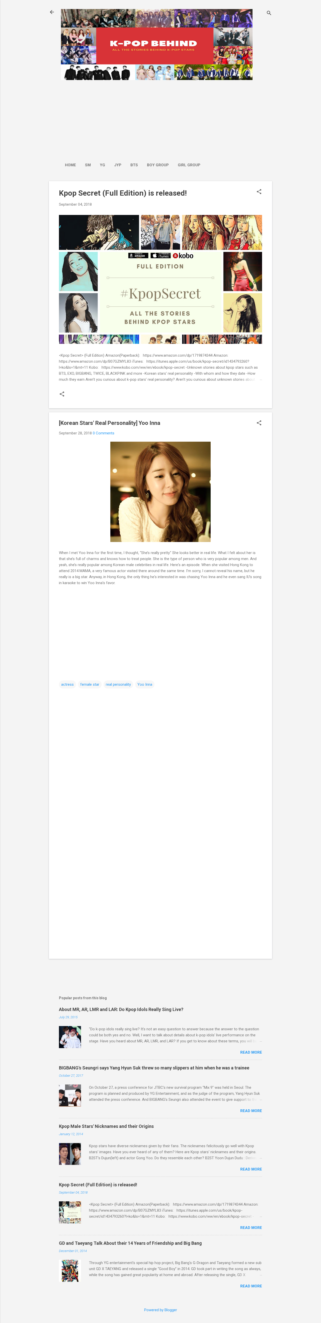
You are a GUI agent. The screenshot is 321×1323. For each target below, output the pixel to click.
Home (70, 165)
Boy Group (158, 165)
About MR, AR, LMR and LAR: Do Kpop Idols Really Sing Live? (121, 1009)
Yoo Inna (144, 684)
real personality (118, 684)
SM (88, 165)
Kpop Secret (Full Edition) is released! (123, 193)
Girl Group (189, 165)
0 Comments (103, 433)
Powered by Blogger (160, 1310)
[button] (259, 192)
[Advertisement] (132, 119)
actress (67, 684)
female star (89, 684)
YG (102, 165)
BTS (134, 165)
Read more (251, 1052)
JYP (117, 165)
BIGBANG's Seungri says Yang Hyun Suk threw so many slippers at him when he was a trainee (154, 1067)
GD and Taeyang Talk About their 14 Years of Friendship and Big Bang (130, 1243)
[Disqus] (160, 753)
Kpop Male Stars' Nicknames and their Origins (106, 1126)
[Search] (269, 13)
